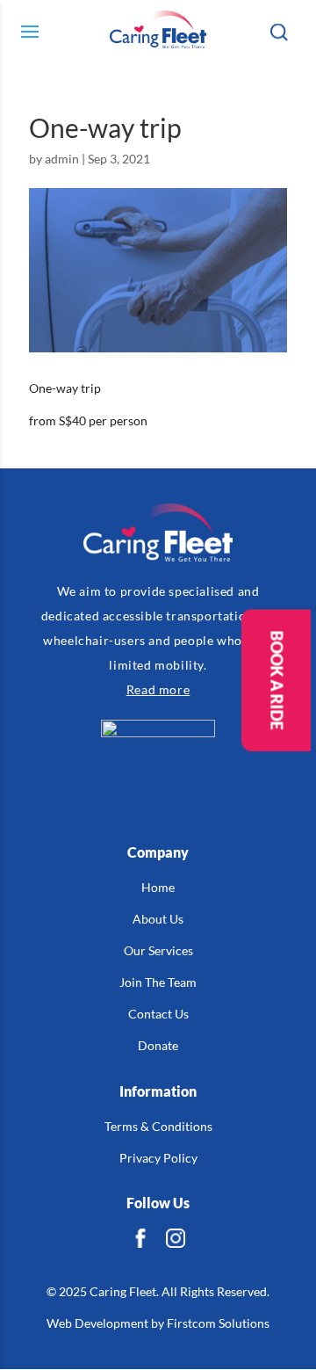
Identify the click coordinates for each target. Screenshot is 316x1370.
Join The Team (158, 982)
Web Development (97, 1323)
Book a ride (276, 679)
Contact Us (158, 1013)
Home (158, 887)
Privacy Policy (158, 1157)
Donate (158, 1045)
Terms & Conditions (158, 1126)
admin (62, 158)
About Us (158, 918)
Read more (158, 689)
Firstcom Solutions (218, 1323)
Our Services (158, 950)
